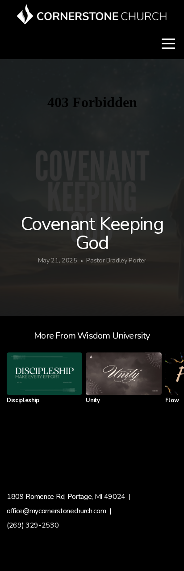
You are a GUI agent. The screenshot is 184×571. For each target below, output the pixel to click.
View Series (91, 443)
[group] (44, 381)
